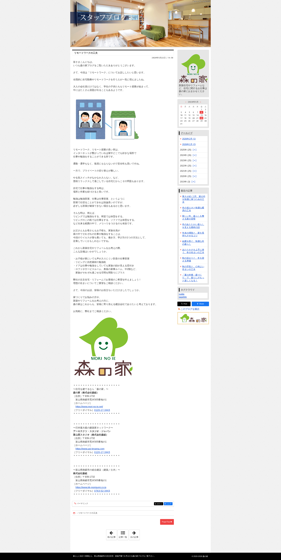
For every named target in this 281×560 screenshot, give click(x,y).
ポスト (160, 504)
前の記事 (112, 534)
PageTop (166, 522)
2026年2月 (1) (189, 139)
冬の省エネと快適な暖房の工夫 (193, 209)
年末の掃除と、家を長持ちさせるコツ (193, 234)
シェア (169, 504)
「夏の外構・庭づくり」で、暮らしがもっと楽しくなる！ (193, 278)
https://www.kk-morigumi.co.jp (91, 487)
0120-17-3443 (102, 410)
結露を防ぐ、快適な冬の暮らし (193, 242)
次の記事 (135, 534)
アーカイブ (186, 133)
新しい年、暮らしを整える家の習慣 (193, 217)
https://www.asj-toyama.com (90, 449)
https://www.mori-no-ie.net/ (89, 406)
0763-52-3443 (102, 491)
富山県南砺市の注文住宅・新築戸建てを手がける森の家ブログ (140, 23)
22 (202, 118)
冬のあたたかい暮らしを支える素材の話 (193, 225)
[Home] (74, 513)
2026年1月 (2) (189, 144)
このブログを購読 (190, 309)
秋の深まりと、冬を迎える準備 (193, 259)
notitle (181, 294)
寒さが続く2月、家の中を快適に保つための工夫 (193, 199)
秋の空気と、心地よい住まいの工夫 (193, 267)
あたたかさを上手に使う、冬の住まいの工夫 (193, 251)
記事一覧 (123, 537)
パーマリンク (82, 503)
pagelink (183, 297)
